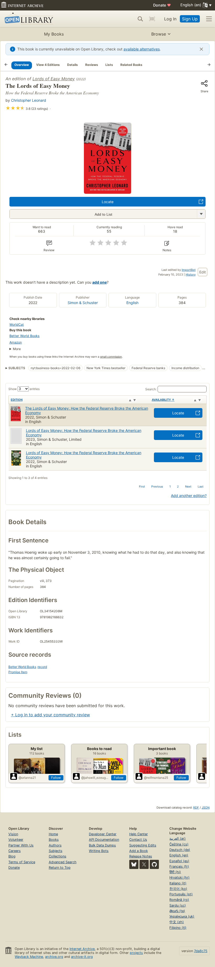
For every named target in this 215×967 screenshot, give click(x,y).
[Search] (140, 19)
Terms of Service (21, 862)
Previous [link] (157, 486)
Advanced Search (63, 862)
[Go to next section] (209, 65)
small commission (111, 356)
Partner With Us (21, 845)
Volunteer (15, 840)
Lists (109, 65)
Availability (163, 400)
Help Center (138, 834)
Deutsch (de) (179, 850)
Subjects (55, 851)
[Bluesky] (133, 864)
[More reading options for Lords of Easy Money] (201, 214)
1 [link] (170, 486)
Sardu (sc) (177, 905)
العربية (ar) (177, 838)
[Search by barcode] (152, 19)
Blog (11, 856)
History (191, 274)
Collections (57, 856)
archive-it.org (82, 957)
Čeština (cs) (179, 844)
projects (136, 953)
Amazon (15, 342)
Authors (55, 845)
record (42, 667)
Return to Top (60, 867)
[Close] (201, 49)
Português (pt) (181, 894)
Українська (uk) (181, 916)
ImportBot (189, 270)
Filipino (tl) (177, 928)
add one (99, 282)
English (132, 302)
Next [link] (188, 486)
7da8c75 (200, 951)
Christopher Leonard (28, 100)
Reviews (91, 65)
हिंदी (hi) (175, 872)
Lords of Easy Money (54, 78)
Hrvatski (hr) (179, 877)
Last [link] (200, 486)
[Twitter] (144, 864)
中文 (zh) (176, 922)
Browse (158, 34)
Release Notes (140, 856)
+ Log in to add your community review (50, 714)
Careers (14, 851)
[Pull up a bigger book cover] (107, 192)
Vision (13, 834)
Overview (21, 65)
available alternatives (141, 49)
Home (53, 834)
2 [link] (178, 486)
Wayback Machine (29, 957)
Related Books (131, 65)
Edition (17, 400)
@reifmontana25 (156, 778)
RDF (196, 807)
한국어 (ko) (178, 889)
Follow (56, 778)
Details (72, 65)
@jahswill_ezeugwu (95, 778)
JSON (205, 807)
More (17, 349)
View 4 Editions (48, 65)
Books (54, 840)
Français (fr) (179, 866)
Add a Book (138, 851)
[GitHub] (154, 864)
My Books (54, 34)
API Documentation (104, 840)
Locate (108, 201)
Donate (162, 5)
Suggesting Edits (142, 845)
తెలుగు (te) (177, 911)
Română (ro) (179, 900)
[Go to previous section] (6, 65)
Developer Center (102, 834)
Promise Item (17, 672)
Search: (151, 389)
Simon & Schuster (83, 302)
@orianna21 (27, 778)
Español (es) (179, 861)
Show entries (24, 389)
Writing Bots (99, 851)
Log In (170, 18)
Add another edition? (189, 495)
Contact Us (138, 840)
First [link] (142, 486)
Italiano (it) (177, 883)
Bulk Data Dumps (102, 845)
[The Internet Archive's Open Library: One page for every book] (28, 19)
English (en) (178, 855)
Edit (202, 272)
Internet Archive (82, 949)
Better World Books (24, 336)
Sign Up (190, 18)
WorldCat (16, 325)
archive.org (54, 957)
